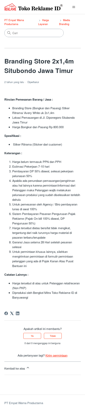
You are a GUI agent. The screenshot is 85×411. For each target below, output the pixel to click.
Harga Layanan (43, 22)
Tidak (53, 335)
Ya (32, 335)
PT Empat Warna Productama (14, 22)
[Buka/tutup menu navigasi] (74, 7)
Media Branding (64, 22)
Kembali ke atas (15, 368)
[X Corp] (12, 313)
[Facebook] (6, 313)
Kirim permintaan (56, 355)
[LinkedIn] (17, 313)
